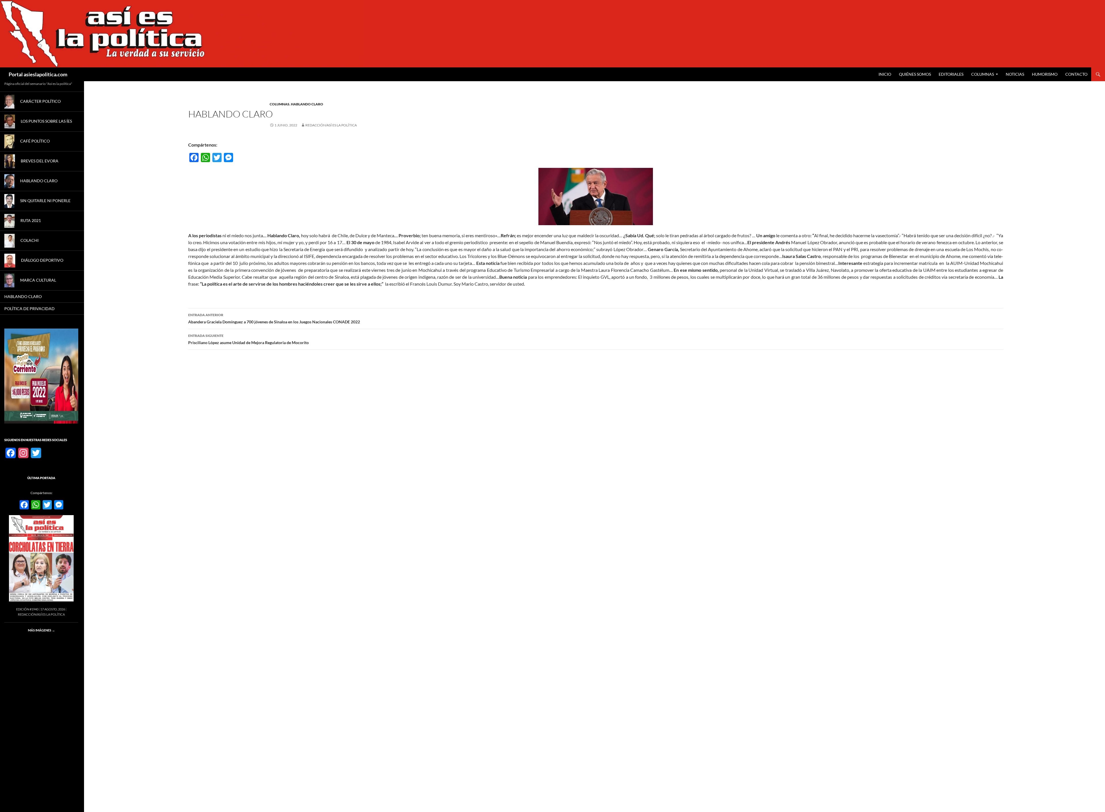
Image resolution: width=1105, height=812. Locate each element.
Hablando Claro (307, 104)
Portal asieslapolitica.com (38, 74)
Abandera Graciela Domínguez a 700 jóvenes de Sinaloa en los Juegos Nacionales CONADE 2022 (274, 318)
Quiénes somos (915, 74)
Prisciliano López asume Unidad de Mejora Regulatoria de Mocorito (248, 339)
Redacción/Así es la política (331, 125)
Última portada (41, 478)
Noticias (1015, 74)
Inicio (885, 74)
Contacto (1076, 74)
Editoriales (951, 74)
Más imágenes (41, 630)
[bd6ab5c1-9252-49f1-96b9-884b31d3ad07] (41, 375)
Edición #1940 (27, 609)
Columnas (982, 74)
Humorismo (1045, 74)
